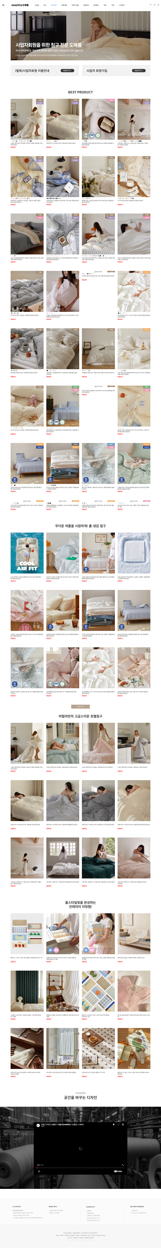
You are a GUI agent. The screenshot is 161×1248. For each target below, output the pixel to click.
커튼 (113, 5)
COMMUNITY (90, 1207)
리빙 (105, 5)
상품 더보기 (80, 707)
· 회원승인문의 (90, 1213)
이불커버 (86, 5)
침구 (45, 5)
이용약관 (81, 1238)
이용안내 (75, 1238)
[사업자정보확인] (93, 1233)
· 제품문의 (88, 1211)
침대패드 (96, 5)
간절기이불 (75, 5)
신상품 (37, 5)
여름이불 (54, 5)
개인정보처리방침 (89, 1238)
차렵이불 (64, 5)
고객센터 (122, 5)
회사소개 (70, 1238)
